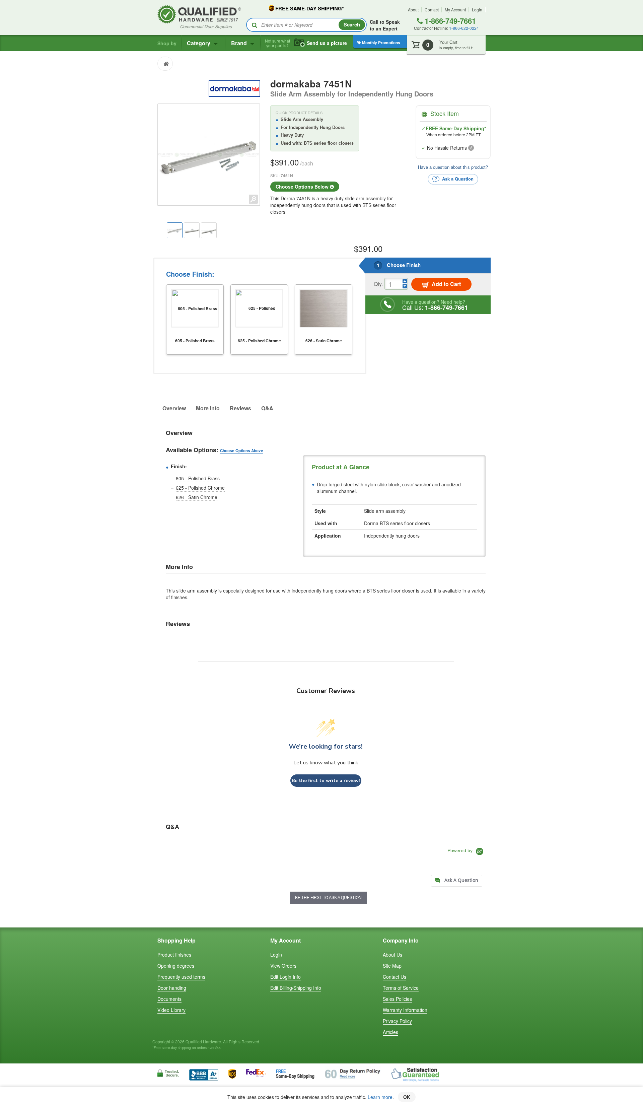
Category (199, 43)
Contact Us (394, 976)
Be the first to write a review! (326, 780)
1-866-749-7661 (449, 20)
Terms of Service (401, 987)
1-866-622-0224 (464, 28)
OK (406, 1097)
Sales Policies (397, 998)
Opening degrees (175, 965)
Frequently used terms (181, 976)
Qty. (378, 284)
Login (477, 9)
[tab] (456, 881)
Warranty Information (405, 1010)
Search (352, 24)
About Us (392, 954)
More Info (208, 408)
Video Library (171, 1010)
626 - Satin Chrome (196, 497)
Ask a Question (457, 178)
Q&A (267, 408)
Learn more (380, 1097)
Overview (174, 408)
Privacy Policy (397, 1021)
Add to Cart (445, 284)
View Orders (283, 965)
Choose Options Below (303, 186)
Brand (239, 43)
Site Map (392, 965)
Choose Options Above (241, 451)
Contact (432, 9)
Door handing (171, 987)
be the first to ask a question (328, 897)
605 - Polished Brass (198, 478)
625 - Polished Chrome (200, 487)
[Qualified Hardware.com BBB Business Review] (203, 1074)
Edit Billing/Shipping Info (295, 987)
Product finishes (174, 954)
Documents (169, 998)
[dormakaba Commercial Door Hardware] (234, 87)
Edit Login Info (285, 976)
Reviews (240, 408)
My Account (455, 9)
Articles (390, 1032)
